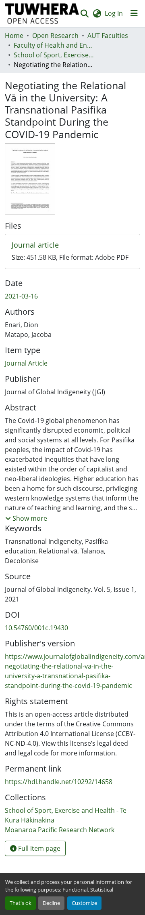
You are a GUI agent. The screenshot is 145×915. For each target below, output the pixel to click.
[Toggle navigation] (134, 13)
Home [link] (14, 35)
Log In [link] (114, 13)
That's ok (20, 903)
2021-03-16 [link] (21, 296)
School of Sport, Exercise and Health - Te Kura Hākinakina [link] (54, 54)
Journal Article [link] (26, 363)
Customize (84, 903)
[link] (72, 245)
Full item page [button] (38, 848)
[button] (42, 13)
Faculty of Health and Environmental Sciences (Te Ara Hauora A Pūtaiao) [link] (54, 45)
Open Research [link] (55, 35)
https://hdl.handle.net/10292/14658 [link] (58, 781)
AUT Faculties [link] (107, 35)
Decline (51, 903)
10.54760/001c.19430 (36, 627)
